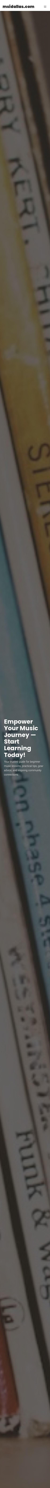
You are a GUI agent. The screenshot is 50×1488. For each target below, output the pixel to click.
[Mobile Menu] (45, 6)
